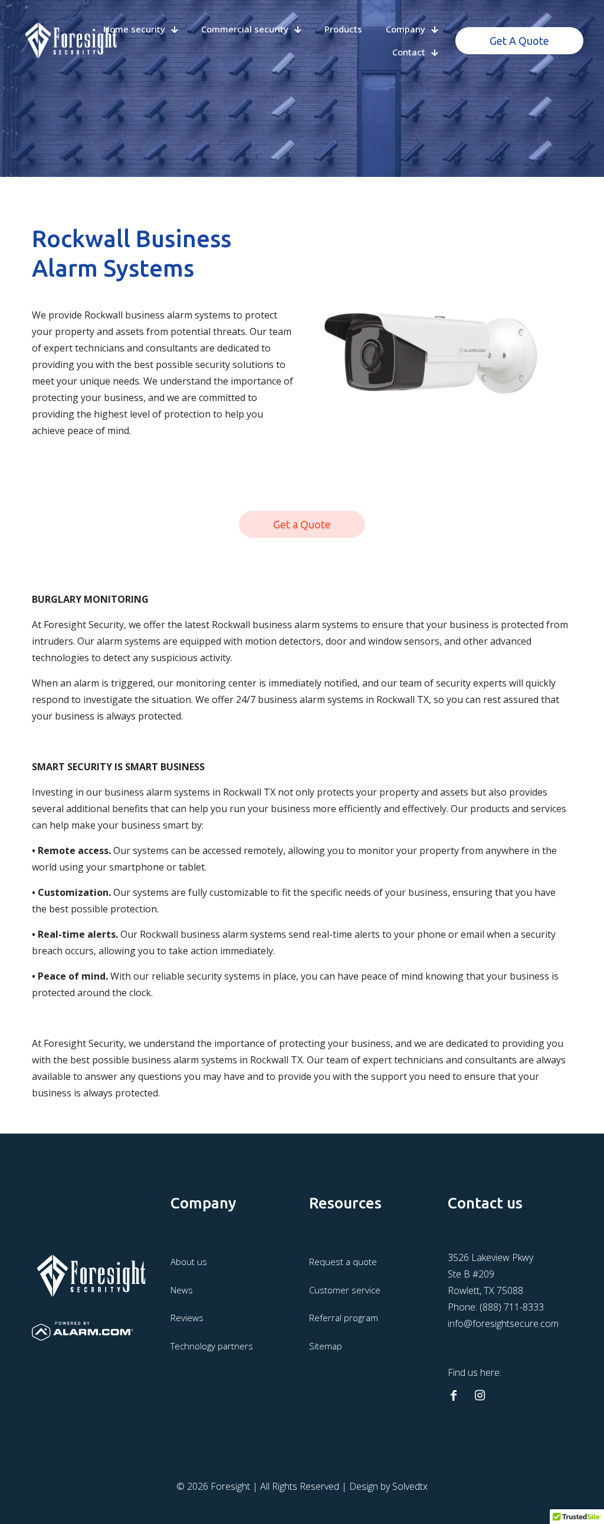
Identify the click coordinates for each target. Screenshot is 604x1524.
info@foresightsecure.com (503, 1323)
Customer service (344, 1290)
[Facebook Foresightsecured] (453, 1395)
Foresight (230, 1486)
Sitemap (325, 1346)
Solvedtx (410, 1486)
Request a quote (343, 1261)
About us (188, 1261)
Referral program (343, 1317)
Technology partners (211, 1346)
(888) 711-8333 (512, 1306)
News (181, 1290)
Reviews (186, 1317)
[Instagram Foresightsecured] (479, 1395)
